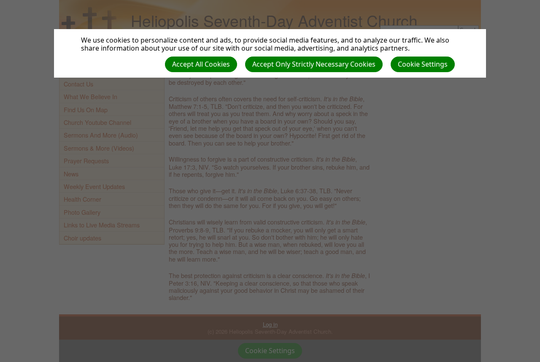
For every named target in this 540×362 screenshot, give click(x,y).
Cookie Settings (423, 64)
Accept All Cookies (201, 64)
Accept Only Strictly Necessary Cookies (313, 64)
